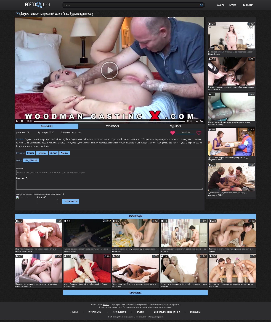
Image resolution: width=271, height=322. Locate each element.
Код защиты (40, 197)
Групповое (42, 152)
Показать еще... (135, 292)
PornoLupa (106, 304)
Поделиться (175, 126)
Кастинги (30, 152)
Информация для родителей (167, 312)
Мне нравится (172, 132)
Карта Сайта (195, 312)
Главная (220, 5)
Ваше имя (19, 168)
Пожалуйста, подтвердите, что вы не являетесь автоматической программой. (40, 194)
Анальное (64, 152)
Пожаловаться (112, 126)
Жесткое (53, 152)
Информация (47, 126)
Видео (232, 5)
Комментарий (20, 178)
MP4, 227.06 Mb (31, 160)
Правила (140, 312)
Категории (248, 5)
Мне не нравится (198, 132)
